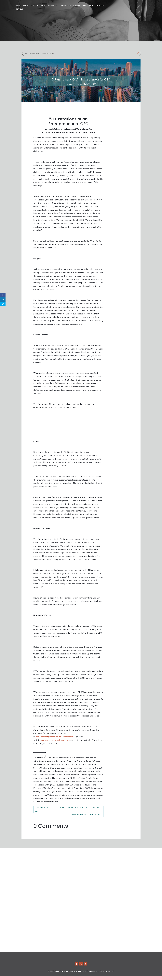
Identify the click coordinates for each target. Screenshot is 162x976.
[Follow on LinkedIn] (85, 963)
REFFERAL (19, 9)
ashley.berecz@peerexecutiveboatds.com (54, 736)
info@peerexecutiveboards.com (41, 868)
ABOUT (26, 6)
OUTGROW (40, 6)
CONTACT (100, 6)
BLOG (91, 6)
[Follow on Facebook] (76, 963)
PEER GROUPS (52, 6)
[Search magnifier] (138, 53)
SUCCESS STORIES (80, 6)
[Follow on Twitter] (81, 963)
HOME (18, 6)
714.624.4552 (34, 862)
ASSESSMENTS (65, 6)
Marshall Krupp (76, 84)
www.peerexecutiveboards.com (55, 740)
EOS (32, 6)
